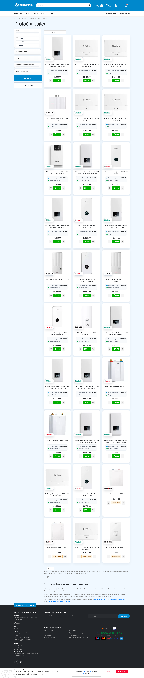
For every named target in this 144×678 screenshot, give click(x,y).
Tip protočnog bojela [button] (21, 51)
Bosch (20, 35)
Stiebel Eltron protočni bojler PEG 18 (57, 279)
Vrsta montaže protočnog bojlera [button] (25, 64)
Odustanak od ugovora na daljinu (79, 637)
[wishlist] (51, 80)
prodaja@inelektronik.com (22, 633)
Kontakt (50, 13)
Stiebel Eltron (22, 41)
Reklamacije (72, 630)
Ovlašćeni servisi (74, 635)
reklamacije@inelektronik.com (23, 639)
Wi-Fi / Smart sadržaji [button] (22, 71)
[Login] (116, 5)
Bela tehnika (23, 18)
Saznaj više (110, 671)
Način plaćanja (111, 13)
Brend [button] (17, 30)
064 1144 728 (105, 6)
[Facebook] (16, 662)
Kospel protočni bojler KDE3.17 (116, 547)
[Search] (89, 5)
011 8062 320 (18, 647)
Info (34, 13)
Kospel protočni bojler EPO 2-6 (57, 547)
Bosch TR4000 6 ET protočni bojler (57, 440)
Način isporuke (125, 13)
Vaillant (21, 45)
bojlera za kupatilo (100, 599)
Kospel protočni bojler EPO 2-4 (116, 494)
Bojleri (32, 18)
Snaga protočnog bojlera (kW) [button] (24, 58)
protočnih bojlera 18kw (118, 599)
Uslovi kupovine (48, 630)
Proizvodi (17, 13)
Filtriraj (27, 78)
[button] (125, 5)
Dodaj (58, 80)
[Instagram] (21, 662)
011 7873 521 (18, 649)
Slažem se (122, 671)
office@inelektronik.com (21, 641)
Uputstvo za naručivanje (76, 633)
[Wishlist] (121, 5)
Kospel (21, 38)
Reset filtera (28, 85)
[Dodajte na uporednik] (63, 80)
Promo (27, 13)
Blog (42, 13)
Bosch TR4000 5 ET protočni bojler (116, 386)
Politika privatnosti (49, 637)
